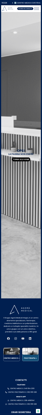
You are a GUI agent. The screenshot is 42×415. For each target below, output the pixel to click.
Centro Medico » (11, 358)
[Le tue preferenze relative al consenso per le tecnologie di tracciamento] (38, 411)
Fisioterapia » (30, 358)
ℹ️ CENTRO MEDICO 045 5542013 (27, 3)
